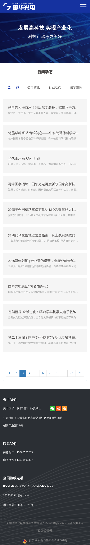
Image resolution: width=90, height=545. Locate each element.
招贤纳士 (35, 408)
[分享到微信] (52, 408)
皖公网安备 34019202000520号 (48, 540)
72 (71, 373)
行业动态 (55, 87)
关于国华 (8, 408)
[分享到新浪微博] (58, 408)
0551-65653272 (41, 486)
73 (79, 373)
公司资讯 (33, 87)
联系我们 (22, 408)
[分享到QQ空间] (64, 408)
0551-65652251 (15, 486)
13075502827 (25, 459)
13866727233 (25, 452)
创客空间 (76, 87)
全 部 (13, 87)
